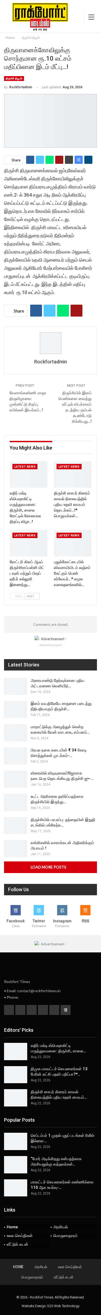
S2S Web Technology (63, 1306)
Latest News (25, 466)
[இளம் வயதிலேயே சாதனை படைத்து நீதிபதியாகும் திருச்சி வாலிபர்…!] (15, 709)
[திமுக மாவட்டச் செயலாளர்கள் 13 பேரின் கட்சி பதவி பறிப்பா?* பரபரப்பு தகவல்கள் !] (15, 1074)
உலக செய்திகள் (20, 1235)
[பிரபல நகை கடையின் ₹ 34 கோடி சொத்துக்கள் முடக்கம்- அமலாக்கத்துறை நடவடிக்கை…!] (15, 756)
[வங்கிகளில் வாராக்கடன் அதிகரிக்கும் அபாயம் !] (15, 848)
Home (12, 1227)
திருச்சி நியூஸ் (14, 78)
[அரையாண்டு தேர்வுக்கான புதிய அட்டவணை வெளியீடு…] (15, 686)
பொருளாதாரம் (65, 1235)
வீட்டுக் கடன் (17, 1244)
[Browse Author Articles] (50, 343)
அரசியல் (60, 1227)
